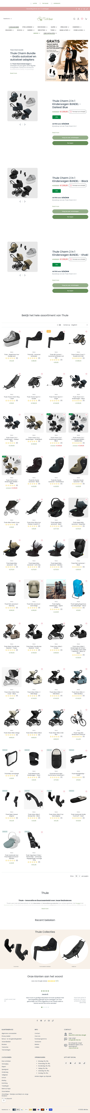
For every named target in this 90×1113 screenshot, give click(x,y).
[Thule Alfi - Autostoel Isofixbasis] (34, 340)
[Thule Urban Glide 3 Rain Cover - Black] (12, 677)
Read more (13, 73)
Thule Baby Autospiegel (11, 773)
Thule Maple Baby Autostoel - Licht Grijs (33, 564)
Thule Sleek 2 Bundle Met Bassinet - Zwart (33, 647)
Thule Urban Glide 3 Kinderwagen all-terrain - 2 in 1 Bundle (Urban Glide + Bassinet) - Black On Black (78, 650)
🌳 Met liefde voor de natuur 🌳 (37, 9)
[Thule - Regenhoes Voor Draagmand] (12, 340)
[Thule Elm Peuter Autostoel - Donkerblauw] (56, 465)
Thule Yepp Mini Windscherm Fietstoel (78, 733)
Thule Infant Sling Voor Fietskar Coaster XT (34, 523)
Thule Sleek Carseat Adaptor (12, 815)
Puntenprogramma (41, 1039)
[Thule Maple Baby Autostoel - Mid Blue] (56, 548)
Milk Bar (85, 1109)
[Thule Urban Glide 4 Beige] (12, 718)
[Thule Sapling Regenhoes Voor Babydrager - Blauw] (78, 589)
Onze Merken (6, 1091)
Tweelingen (5, 1086)
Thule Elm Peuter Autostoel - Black (34, 481)
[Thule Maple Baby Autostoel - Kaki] (12, 548)
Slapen (4, 1066)
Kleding (4, 1080)
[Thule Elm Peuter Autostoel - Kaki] (78, 465)
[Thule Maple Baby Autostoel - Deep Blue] (78, 508)
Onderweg (5, 1072)
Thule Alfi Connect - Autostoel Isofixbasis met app (56, 356)
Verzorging (5, 1064)
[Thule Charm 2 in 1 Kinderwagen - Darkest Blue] (12, 423)
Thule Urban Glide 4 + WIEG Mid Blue (78, 693)
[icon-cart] (86, 19)
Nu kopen (70, 143)
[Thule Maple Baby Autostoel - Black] (56, 508)
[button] (70, 138)
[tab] (41, 1007)
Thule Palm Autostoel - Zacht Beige (34, 605)
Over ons (37, 1036)
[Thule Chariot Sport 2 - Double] (34, 382)
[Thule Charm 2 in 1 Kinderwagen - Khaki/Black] (34, 423)
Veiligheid (5, 1075)
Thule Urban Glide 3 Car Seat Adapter (56, 815)
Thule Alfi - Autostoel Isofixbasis (33, 355)
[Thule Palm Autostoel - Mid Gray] (12, 589)
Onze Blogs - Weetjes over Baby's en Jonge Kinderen (15, 1095)
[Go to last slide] (20, 124)
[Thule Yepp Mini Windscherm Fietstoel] (78, 718)
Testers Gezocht (7, 1098)
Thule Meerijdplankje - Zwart (78, 774)
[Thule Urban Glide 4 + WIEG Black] (56, 677)
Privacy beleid (6, 1036)
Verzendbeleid (6, 1042)
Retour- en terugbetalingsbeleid (11, 1039)
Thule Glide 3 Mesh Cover (11, 522)
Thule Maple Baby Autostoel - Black (56, 523)
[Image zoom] (22, 106)
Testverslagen (6, 1050)
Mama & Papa (6, 1088)
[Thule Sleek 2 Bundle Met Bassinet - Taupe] (12, 631)
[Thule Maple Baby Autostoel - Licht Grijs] (34, 548)
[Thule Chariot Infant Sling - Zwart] (12, 382)
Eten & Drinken (6, 1061)
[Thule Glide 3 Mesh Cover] (12, 508)
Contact (37, 1033)
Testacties (5, 1047)
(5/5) (57, 981)
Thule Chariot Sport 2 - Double (34, 397)
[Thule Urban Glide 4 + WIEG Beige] (34, 677)
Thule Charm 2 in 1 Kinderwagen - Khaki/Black (34, 438)
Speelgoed (5, 1069)
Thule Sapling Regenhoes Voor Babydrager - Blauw (78, 605)
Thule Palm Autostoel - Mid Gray (12, 605)
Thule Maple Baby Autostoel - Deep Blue (78, 523)
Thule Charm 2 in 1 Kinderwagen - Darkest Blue (12, 439)
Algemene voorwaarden (9, 1033)
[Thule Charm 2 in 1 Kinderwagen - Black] (78, 382)
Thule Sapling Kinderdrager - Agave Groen (56, 605)
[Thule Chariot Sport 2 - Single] (56, 382)
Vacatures (38, 1042)
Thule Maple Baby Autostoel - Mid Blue (56, 564)
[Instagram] (79, 9)
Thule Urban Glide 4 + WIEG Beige (34, 693)
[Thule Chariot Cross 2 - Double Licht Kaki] (78, 340)
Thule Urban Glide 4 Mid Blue (56, 733)
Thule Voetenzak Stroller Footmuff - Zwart (78, 815)
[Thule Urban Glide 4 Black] (34, 718)
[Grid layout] (60, 325)
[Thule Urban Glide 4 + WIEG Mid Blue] (78, 677)
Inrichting (4, 1083)
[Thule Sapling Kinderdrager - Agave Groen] (56, 589)
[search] (74, 19)
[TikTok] (81, 9)
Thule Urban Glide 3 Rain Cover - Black (11, 693)
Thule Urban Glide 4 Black (34, 733)
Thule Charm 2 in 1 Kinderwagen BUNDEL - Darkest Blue (78, 439)
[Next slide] (25, 124)
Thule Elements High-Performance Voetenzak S (56, 774)
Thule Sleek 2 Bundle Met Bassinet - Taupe (11, 647)
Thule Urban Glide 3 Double (56, 647)
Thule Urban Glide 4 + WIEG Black (56, 693)
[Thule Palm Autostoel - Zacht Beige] (34, 589)
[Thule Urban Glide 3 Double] (56, 631)
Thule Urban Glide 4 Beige (12, 733)
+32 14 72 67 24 (73, 1048)
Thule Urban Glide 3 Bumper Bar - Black (34, 815)
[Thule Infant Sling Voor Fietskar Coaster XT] (34, 508)
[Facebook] (76, 9)
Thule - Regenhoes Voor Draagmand (11, 355)
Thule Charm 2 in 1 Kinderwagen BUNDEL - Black (56, 439)
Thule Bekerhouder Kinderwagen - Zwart (34, 774)
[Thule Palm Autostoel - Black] (78, 548)
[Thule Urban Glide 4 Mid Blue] (56, 718)
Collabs (37, 1047)
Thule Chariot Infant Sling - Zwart (11, 397)
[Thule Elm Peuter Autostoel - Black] (34, 465)
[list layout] (58, 325)
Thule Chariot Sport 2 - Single (56, 397)
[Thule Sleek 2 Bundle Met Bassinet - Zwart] (34, 631)
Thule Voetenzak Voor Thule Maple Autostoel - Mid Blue (11, 856)
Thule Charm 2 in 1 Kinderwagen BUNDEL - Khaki (11, 481)
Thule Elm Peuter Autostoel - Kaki (78, 481)
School (4, 1077)
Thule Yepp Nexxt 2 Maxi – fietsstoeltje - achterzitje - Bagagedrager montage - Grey (34, 857)
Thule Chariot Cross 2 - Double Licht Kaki (78, 355)
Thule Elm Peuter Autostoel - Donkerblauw (56, 481)
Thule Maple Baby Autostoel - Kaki (11, 564)
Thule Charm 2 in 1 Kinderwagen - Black (78, 397)
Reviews (4, 1044)
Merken (37, 1044)
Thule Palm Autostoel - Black (78, 564)
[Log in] (78, 19)
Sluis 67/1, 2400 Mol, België (77, 1035)
